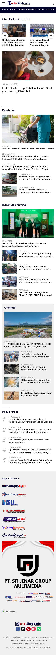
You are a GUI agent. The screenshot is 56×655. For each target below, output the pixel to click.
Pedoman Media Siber (21, 640)
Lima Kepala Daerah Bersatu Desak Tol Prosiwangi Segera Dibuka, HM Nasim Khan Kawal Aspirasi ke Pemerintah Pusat (41, 42)
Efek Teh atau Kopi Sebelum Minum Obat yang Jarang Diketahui (27, 89)
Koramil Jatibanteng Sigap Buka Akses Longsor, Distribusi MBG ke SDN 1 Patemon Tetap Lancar (25, 157)
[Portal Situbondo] (18, 3)
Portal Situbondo (42, 647)
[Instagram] (33, 629)
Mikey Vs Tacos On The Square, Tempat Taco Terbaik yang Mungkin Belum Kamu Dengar (30, 461)
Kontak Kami (46, 637)
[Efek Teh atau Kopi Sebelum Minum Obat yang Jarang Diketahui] (28, 65)
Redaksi (16, 637)
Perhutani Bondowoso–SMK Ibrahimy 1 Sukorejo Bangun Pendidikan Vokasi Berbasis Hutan (30, 420)
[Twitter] (23, 629)
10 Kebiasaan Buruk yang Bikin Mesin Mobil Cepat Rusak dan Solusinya (35, 381)
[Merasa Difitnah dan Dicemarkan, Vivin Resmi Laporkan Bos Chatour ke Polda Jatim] (28, 223)
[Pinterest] (28, 629)
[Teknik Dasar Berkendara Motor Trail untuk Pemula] (11, 395)
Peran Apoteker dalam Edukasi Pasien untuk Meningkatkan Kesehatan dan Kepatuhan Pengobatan (30, 430)
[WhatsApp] (39, 629)
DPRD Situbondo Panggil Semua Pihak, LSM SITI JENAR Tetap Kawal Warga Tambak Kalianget (35, 293)
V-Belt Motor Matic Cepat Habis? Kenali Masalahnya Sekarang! (33, 368)
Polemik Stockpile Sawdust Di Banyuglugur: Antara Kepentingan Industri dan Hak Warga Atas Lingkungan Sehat (35, 191)
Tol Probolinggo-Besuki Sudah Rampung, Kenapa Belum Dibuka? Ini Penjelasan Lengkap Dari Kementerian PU (27, 345)
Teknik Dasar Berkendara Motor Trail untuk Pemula (36, 394)
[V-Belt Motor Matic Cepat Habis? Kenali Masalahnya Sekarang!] (11, 369)
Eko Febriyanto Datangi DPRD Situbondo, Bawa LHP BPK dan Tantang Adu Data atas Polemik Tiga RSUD (13, 42)
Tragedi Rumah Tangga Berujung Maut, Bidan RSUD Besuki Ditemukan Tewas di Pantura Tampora (36, 254)
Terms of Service (20, 643)
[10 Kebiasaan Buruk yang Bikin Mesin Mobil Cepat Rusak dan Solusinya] (11, 382)
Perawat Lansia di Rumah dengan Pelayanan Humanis (28, 148)
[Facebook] (18, 629)
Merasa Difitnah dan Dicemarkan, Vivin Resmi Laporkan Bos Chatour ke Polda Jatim (24, 244)
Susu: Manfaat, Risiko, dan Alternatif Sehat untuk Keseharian (29, 441)
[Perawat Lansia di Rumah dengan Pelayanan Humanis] (28, 129)
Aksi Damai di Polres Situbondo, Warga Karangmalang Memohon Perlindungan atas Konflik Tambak (35, 280)
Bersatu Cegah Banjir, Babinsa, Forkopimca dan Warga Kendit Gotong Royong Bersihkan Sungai (25, 167)
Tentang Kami (30, 637)
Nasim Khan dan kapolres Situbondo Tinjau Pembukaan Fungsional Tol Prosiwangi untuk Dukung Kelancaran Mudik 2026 (36, 355)
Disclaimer (40, 640)
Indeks (6, 637)
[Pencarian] (52, 3)
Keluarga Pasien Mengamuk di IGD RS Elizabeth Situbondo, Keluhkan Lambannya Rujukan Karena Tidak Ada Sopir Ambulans (35, 178)
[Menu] (4, 3)
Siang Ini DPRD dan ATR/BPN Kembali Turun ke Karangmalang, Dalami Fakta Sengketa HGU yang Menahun (35, 267)
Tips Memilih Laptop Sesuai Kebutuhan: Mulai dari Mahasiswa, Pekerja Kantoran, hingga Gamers (30, 451)
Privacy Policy (38, 643)
